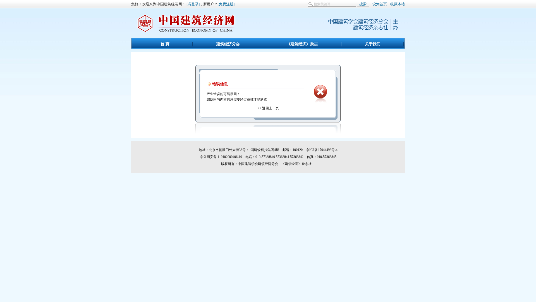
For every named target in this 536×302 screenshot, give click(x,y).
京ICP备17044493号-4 (322, 150)
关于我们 (373, 44)
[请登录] (193, 4)
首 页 (165, 44)
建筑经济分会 (228, 44)
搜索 (363, 4)
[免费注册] (226, 4)
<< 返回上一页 (268, 108)
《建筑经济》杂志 (302, 44)
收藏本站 (397, 4)
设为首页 (379, 4)
